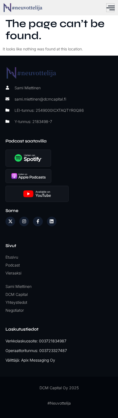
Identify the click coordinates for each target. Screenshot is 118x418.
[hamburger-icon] (110, 7)
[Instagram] (24, 221)
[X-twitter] (10, 221)
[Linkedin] (52, 221)
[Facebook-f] (38, 221)
